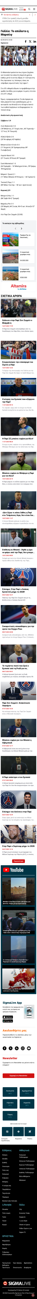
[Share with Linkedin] (34, 41)
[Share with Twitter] (30, 41)
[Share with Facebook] (25, 41)
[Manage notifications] (33, 1295)
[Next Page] (21, 228)
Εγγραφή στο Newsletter (18, 1076)
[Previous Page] (15, 228)
